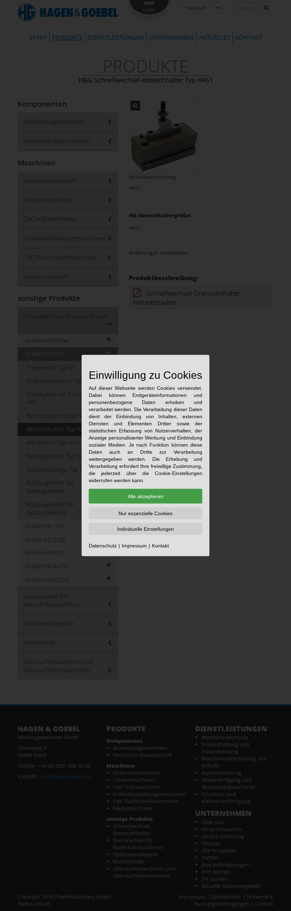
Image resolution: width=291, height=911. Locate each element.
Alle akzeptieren (146, 496)
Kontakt (160, 546)
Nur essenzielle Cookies (145, 513)
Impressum (134, 546)
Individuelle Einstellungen (145, 529)
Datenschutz (103, 546)
